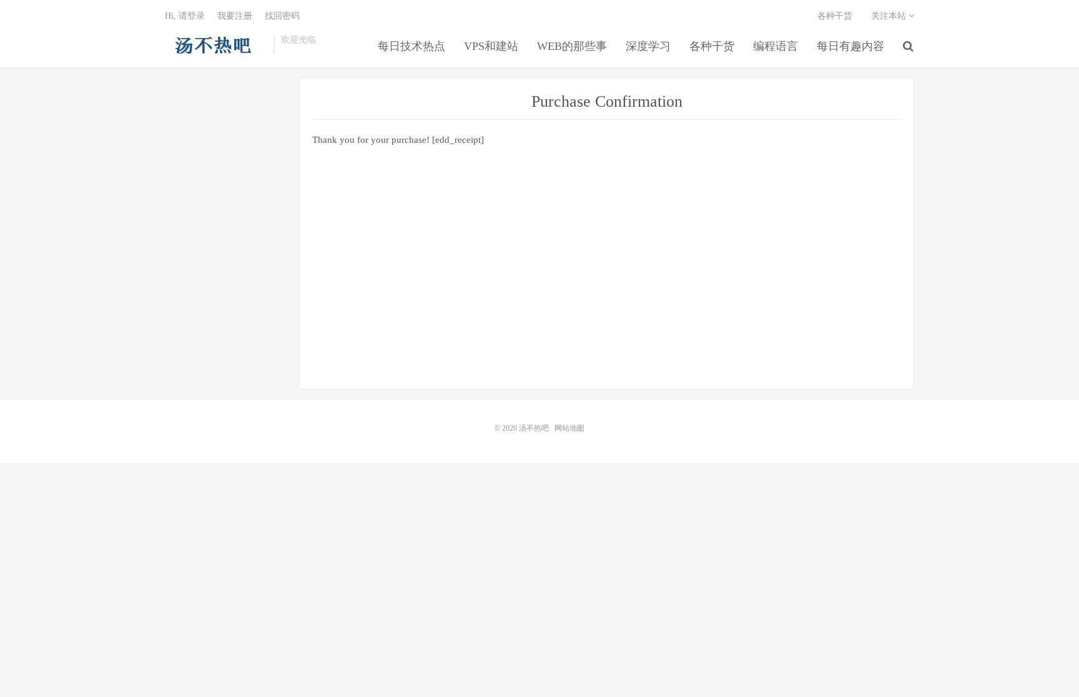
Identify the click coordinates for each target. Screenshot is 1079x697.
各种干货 (711, 46)
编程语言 (775, 46)
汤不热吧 (216, 44)
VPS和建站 (491, 46)
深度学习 (648, 46)
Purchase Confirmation (606, 101)
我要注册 (234, 16)
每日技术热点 (411, 46)
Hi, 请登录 (185, 16)
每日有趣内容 (850, 46)
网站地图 (569, 428)
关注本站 (890, 16)
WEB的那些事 (572, 46)
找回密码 (282, 16)
